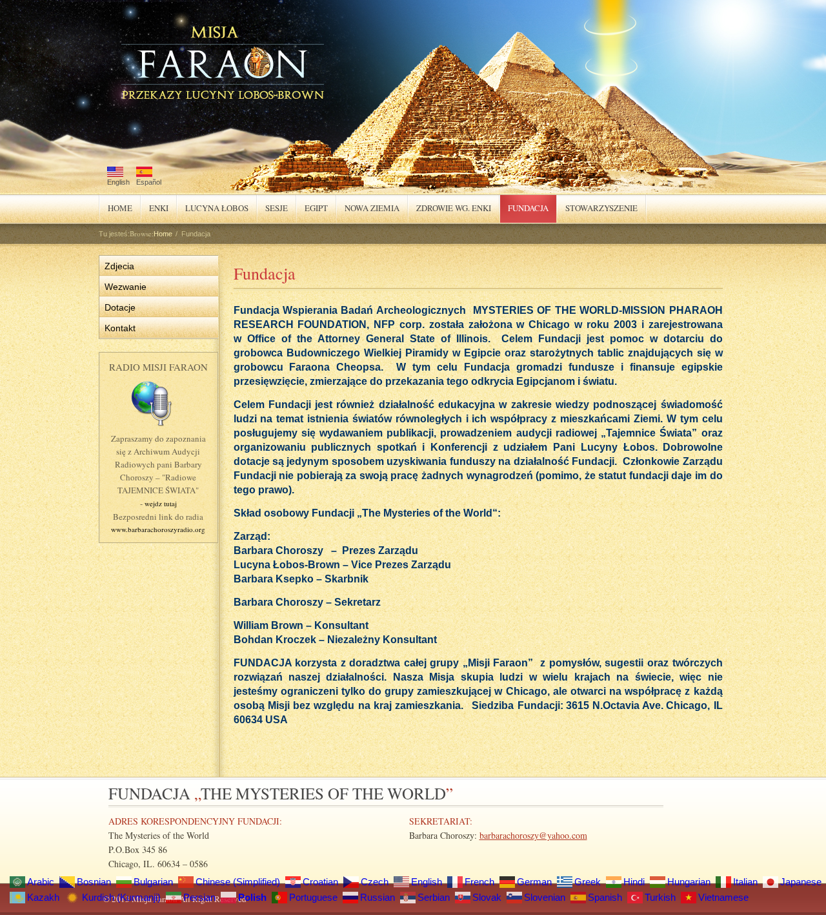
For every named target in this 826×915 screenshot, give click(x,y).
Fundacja (524, 207)
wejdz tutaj (161, 503)
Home (120, 208)
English (118, 182)
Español (148, 182)
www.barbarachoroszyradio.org (158, 529)
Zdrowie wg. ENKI (453, 208)
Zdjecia (119, 266)
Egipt (312, 207)
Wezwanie (125, 287)
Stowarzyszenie (598, 207)
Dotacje (120, 307)
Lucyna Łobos (216, 208)
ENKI (158, 208)
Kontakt (120, 328)
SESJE (276, 208)
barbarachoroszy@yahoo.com (533, 835)
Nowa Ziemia (372, 208)
